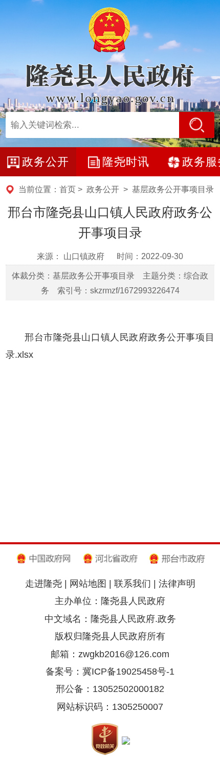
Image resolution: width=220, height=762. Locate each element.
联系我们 (132, 583)
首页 (67, 189)
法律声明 (177, 583)
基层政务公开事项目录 (173, 189)
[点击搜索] (196, 125)
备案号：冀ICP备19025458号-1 (110, 671)
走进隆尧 (43, 583)
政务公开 (102, 189)
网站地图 (88, 583)
